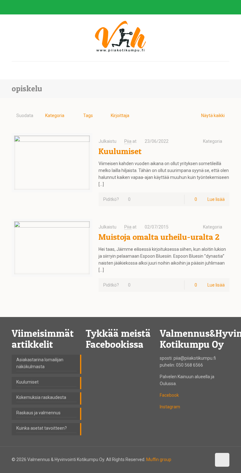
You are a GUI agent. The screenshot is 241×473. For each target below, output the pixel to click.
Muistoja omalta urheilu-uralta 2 (159, 237)
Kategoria (54, 115)
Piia (127, 141)
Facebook (169, 395)
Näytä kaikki (213, 115)
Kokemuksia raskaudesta (41, 397)
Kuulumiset (120, 151)
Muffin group (158, 459)
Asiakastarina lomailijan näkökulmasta (39, 363)
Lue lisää (216, 199)
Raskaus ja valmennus (38, 412)
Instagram (170, 406)
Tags (88, 115)
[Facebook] (209, 7)
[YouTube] (217, 7)
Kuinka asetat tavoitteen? (41, 428)
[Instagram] (226, 7)
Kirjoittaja (120, 115)
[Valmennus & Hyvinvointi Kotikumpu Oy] (120, 36)
